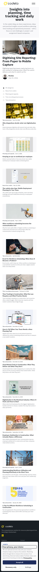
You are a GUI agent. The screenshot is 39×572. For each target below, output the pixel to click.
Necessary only (10, 567)
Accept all (19, 562)
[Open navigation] (33, 3)
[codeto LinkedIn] (3, 535)
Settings (28, 567)
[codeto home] (11, 3)
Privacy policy (27, 558)
